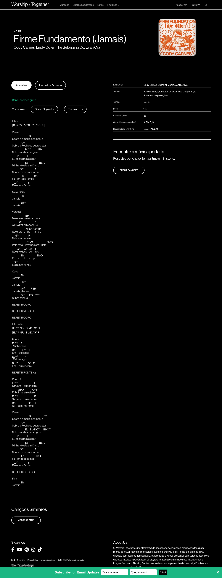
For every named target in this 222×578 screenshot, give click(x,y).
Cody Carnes (24, 47)
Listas (100, 4)
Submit (163, 572)
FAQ (13, 560)
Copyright (21, 560)
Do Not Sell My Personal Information (71, 560)
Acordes (21, 85)
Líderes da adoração (83, 4)
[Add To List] (19, 31)
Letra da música (50, 85)
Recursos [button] (112, 4)
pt (196, 4)
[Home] (30, 4)
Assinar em (181, 4)
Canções (64, 4)
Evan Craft (94, 47)
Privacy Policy (32, 560)
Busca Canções (129, 170)
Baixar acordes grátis (24, 100)
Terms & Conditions (47, 560)
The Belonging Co (70, 47)
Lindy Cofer (45, 47)
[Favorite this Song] (15, 31)
